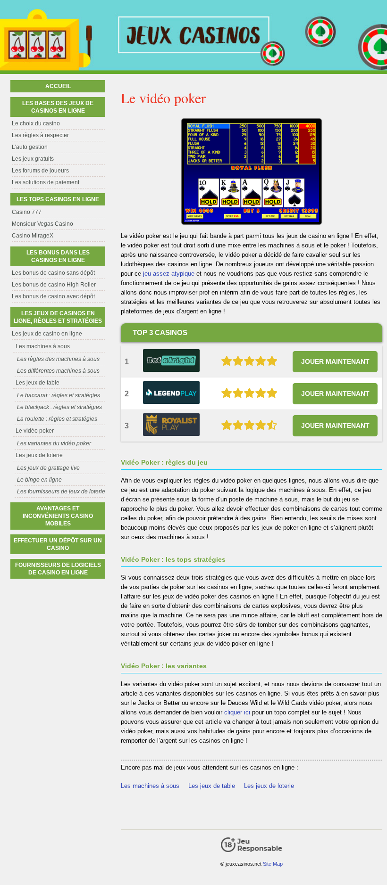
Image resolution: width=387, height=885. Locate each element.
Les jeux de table (211, 785)
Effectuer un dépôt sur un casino (58, 544)
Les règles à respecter (40, 135)
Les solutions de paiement (45, 182)
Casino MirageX (32, 235)
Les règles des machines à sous (58, 359)
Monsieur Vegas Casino (42, 224)
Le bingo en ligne (39, 479)
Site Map (273, 864)
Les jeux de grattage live (48, 468)
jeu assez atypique (168, 273)
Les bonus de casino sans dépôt (53, 273)
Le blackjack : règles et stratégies (59, 407)
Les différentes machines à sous (58, 371)
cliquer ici (237, 712)
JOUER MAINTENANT (335, 361)
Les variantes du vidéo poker (54, 443)
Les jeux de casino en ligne (47, 333)
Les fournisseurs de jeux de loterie (61, 491)
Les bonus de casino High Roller (54, 284)
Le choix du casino (36, 123)
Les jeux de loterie (269, 785)
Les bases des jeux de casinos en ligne (57, 107)
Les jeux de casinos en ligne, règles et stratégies (58, 317)
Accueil (58, 86)
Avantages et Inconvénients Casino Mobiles (58, 516)
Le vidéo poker (35, 430)
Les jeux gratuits (33, 159)
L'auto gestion (30, 147)
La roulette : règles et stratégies (57, 419)
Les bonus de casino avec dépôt (53, 296)
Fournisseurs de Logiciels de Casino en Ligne (58, 569)
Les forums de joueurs (40, 170)
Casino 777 (27, 212)
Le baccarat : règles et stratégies (58, 395)
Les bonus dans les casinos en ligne (58, 256)
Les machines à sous (150, 785)
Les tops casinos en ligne (58, 199)
